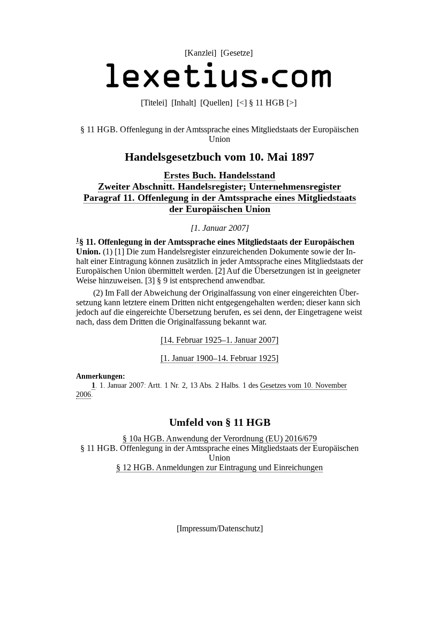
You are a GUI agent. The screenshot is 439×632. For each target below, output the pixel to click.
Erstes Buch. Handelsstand (219, 175)
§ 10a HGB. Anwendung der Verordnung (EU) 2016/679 (220, 438)
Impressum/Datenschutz (219, 528)
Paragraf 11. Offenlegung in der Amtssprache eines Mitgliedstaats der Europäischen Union (220, 203)
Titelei (153, 102)
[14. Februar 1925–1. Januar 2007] (219, 339)
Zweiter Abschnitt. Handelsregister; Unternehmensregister (219, 186)
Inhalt (183, 102)
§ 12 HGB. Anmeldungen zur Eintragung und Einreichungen (219, 467)
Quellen (216, 102)
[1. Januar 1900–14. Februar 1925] (219, 358)
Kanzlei (200, 52)
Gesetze (236, 52)
